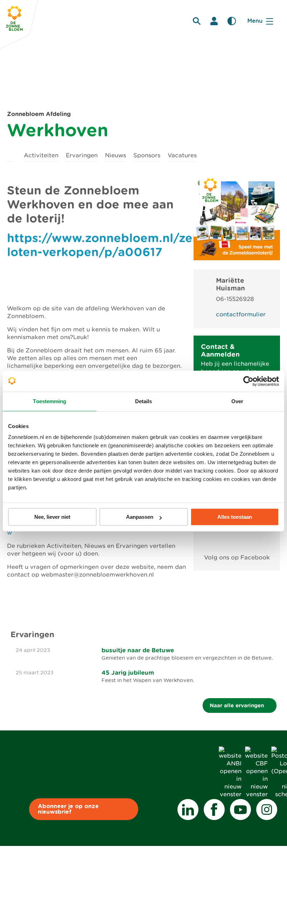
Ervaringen (82, 155)
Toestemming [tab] (49, 401)
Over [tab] (237, 401)
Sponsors (146, 155)
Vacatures (182, 155)
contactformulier (241, 314)
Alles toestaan (234, 517)
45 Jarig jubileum (128, 672)
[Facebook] (214, 809)
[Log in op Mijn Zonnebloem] (214, 21)
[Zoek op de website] (197, 21)
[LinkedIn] (187, 809)
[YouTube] (240, 809)
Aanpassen (139, 517)
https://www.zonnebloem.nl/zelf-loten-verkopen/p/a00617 (106, 245)
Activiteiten (41, 155)
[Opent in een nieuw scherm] (236, 541)
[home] (10, 154)
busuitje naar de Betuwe (138, 650)
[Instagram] (266, 809)
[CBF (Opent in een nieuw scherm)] (256, 794)
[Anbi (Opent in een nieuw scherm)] (230, 794)
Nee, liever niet (52, 517)
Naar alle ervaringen (238, 705)
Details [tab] (143, 401)
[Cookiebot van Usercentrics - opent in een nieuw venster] (248, 381)
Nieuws (115, 155)
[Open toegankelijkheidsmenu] (232, 21)
